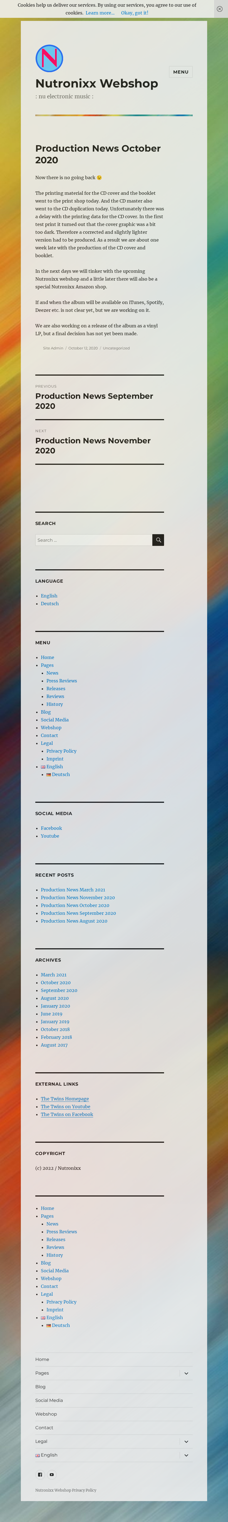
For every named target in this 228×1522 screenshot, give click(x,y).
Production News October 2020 (75, 905)
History (54, 704)
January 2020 (55, 1006)
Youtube (50, 836)
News (52, 673)
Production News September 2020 (78, 913)
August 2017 (54, 1045)
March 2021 (53, 975)
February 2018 (56, 1037)
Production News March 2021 (73, 890)
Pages (47, 665)
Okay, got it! (134, 13)
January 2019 (55, 1021)
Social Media (55, 720)
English (49, 596)
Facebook (51, 828)
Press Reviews (61, 681)
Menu (181, 72)
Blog (46, 712)
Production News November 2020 (78, 897)
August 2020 (55, 998)
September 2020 (59, 990)
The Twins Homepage (65, 1099)
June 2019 (52, 1014)
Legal (47, 743)
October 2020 (56, 982)
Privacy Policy (61, 751)
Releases (55, 688)
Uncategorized (116, 348)
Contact (49, 735)
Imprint (55, 759)
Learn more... (100, 13)
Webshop (51, 727)
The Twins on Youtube (65, 1106)
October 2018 (55, 1029)
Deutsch (50, 603)
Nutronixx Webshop (96, 83)
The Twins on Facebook (67, 1114)
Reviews (55, 696)
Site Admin (53, 348)
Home (47, 657)
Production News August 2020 (74, 921)
